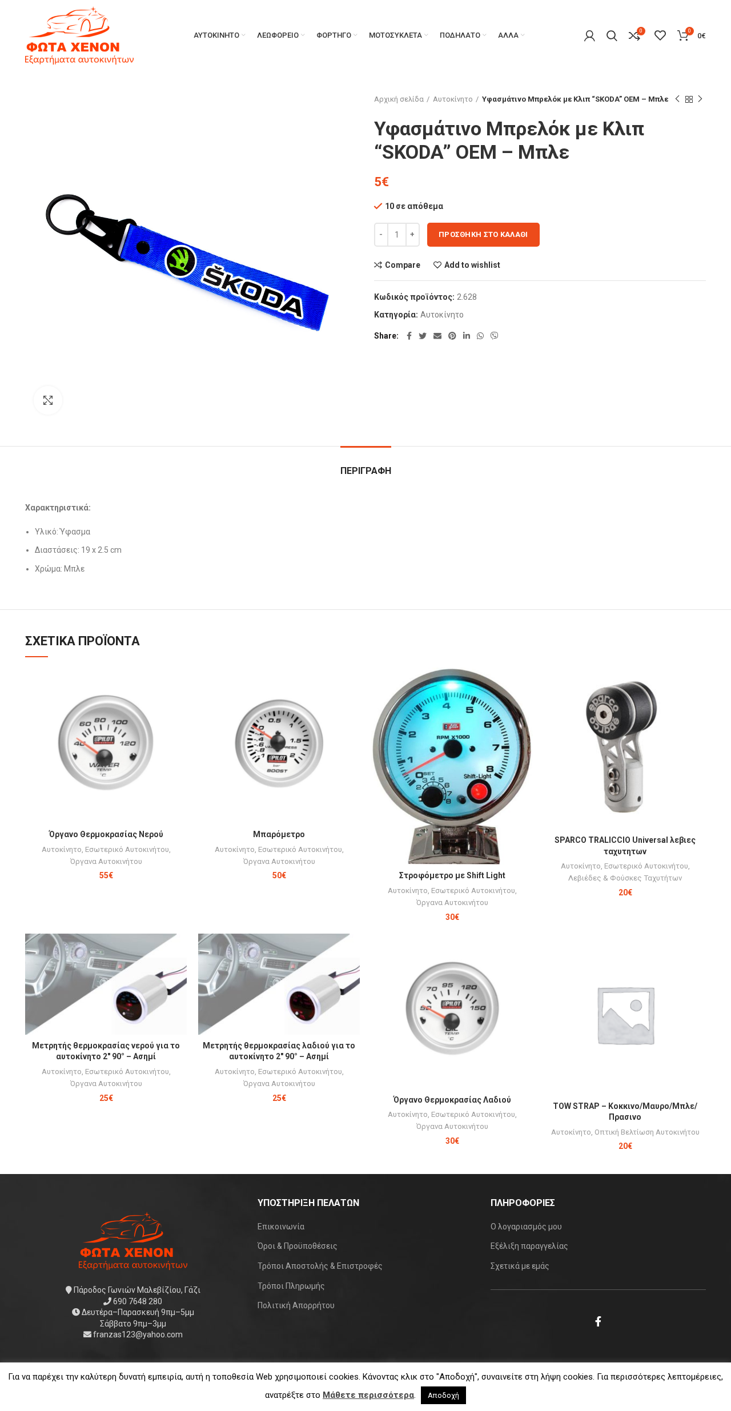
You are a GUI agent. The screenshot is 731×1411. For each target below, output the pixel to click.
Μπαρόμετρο (279, 834)
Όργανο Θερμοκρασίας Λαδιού (452, 1099)
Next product (700, 99)
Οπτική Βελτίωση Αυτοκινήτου (647, 1132)
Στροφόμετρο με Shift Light (452, 875)
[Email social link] (437, 335)
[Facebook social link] (409, 335)
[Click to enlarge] (48, 400)
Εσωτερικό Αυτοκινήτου (127, 849)
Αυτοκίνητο (453, 99)
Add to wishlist (472, 265)
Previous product (677, 99)
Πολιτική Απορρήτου (296, 1305)
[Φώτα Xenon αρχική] (133, 1240)
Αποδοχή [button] (443, 1395)
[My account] (590, 35)
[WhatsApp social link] (480, 335)
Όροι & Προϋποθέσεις (298, 1246)
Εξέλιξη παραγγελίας (529, 1246)
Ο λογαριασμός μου (526, 1226)
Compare (402, 265)
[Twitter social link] (422, 335)
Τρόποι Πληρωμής (291, 1286)
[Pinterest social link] (452, 335)
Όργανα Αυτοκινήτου (106, 861)
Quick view (178, 712)
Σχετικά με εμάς (520, 1266)
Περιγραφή (365, 470)
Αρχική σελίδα (399, 99)
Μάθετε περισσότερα (368, 1395)
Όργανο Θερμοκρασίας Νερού (106, 834)
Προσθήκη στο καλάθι (483, 234)
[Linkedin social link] (466, 335)
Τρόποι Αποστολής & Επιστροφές (320, 1266)
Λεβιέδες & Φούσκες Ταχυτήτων (625, 878)
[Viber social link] (494, 335)
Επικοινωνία (281, 1226)
